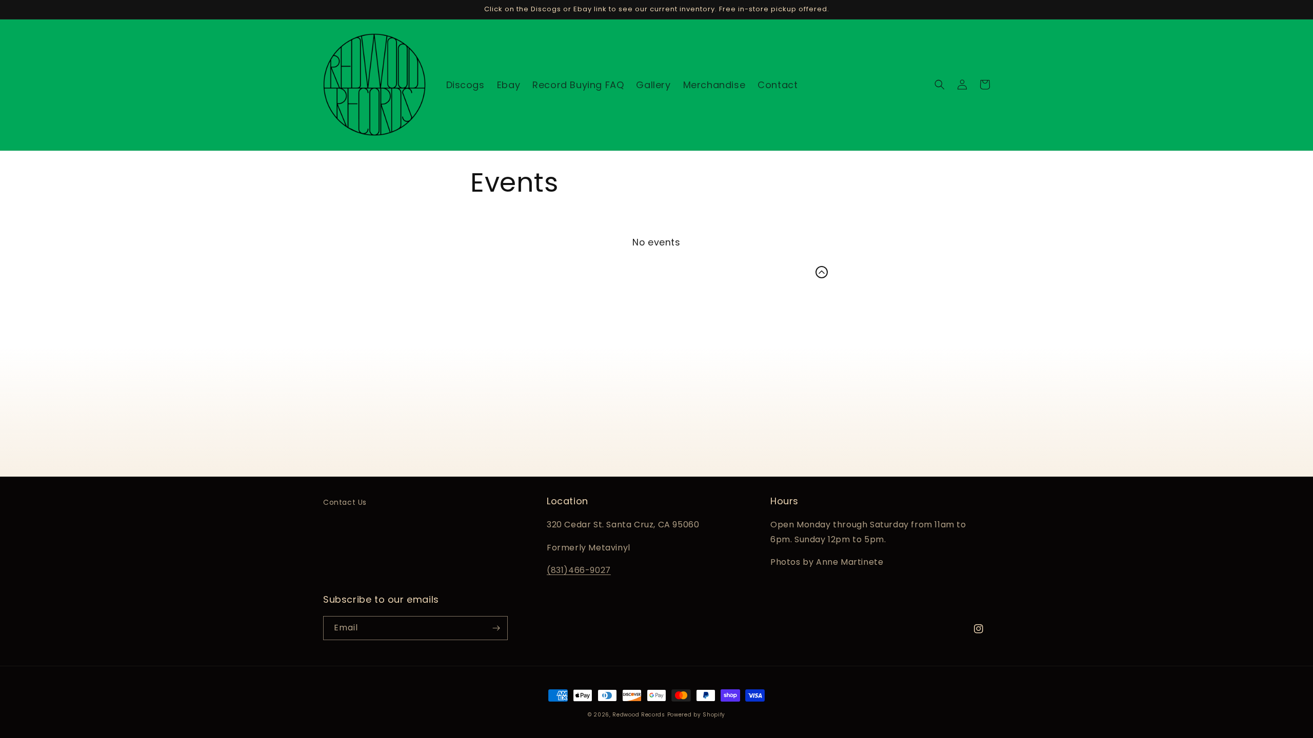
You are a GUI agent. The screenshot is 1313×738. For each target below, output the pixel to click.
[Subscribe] (496, 628)
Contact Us (345, 502)
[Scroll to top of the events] (821, 272)
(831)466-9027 (579, 570)
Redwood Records (638, 715)
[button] (939, 84)
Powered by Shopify (696, 715)
